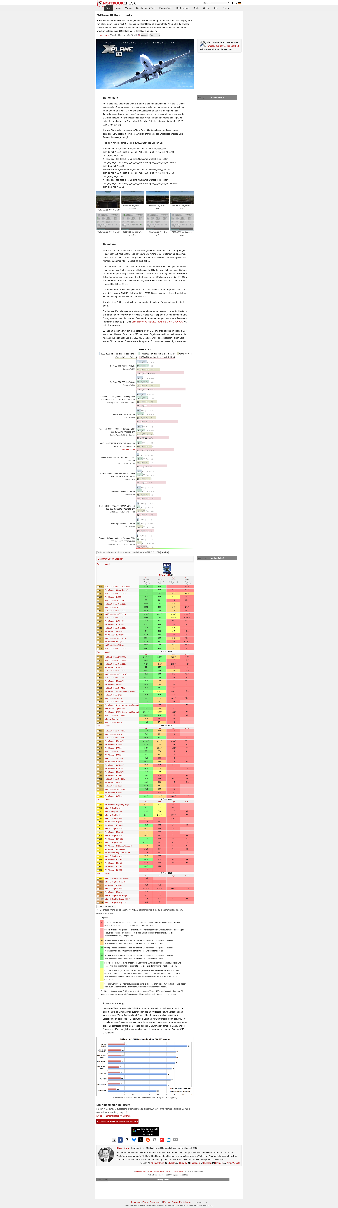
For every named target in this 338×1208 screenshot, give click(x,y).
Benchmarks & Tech (145, 8)
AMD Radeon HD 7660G (114, 825)
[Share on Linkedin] (168, 1139)
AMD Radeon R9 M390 (113, 631)
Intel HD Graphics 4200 (113, 856)
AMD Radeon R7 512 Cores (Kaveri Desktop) (122, 705)
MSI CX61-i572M (128, 449)
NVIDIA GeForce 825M (113, 734)
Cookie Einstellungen (182, 1202)
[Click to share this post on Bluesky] (133, 1139)
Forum (226, 8)
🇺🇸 (139, 34)
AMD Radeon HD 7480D (114, 839)
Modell (107, 564)
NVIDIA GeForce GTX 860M (115, 657)
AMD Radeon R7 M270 (113, 744)
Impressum (136, 1202)
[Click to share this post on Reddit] (147, 1139)
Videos (128, 8)
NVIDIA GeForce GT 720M (115, 789)
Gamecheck (155, 35)
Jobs (216, 8)
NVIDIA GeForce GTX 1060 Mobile (118, 586)
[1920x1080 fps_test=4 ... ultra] (182, 197)
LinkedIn (219, 1162)
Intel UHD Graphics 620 (114, 758)
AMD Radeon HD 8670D (114, 761)
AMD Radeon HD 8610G (114, 832)
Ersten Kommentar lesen (107, 1115)
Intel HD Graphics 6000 (113, 808)
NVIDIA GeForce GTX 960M (115, 638)
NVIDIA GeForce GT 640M (115, 751)
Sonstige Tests (177, 1171)
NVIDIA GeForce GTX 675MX (116, 660)
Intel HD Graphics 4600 (113, 815)
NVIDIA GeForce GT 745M (115, 701)
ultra (187, 577)
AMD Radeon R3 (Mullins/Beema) (117, 852)
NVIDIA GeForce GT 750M (115, 688)
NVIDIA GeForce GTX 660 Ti (116, 607)
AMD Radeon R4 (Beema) (115, 849)
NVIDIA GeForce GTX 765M (115, 670)
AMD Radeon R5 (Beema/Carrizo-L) (118, 846)
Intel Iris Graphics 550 (113, 719)
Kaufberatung (182, 8)
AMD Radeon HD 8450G (114, 859)
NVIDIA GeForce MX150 (114, 645)
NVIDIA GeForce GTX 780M (115, 610)
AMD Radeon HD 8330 (113, 870)
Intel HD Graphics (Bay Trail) (115, 902)
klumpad (207, 1162)
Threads (182, 1162)
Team (145, 1202)
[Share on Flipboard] (161, 1139)
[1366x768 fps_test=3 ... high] (157, 197)
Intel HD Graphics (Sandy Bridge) (117, 899)
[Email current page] (175, 1139)
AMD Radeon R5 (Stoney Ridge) (117, 804)
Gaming (144, 35)
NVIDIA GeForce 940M (113, 695)
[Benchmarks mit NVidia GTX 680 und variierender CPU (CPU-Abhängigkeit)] (145, 1066)
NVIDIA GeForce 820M (113, 785)
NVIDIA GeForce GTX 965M (115, 614)
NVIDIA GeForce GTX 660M (115, 677)
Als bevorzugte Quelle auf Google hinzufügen (147, 1131)
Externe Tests (165, 8)
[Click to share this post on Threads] (127, 1139)
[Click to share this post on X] (140, 1139)
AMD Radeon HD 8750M (114, 741)
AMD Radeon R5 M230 (113, 796)
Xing (228, 1162)
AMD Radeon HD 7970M (114, 634)
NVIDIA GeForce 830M (113, 722)
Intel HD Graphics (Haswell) (115, 881)
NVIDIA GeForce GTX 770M (115, 648)
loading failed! (204, 97)
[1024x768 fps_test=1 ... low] (108, 199)
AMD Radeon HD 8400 (113, 863)
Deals (196, 8)
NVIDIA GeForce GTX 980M (115, 593)
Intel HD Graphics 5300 (113, 835)
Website (236, 1162)
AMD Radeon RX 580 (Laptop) (116, 590)
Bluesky (171, 1162)
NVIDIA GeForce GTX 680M (115, 628)
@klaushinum (157, 1162)
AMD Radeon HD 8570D (114, 768)
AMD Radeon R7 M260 (113, 755)
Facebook (195, 1162)
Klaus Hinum (103, 34)
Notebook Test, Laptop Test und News (149, 1171)
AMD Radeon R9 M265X (114, 684)
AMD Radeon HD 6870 (113, 667)
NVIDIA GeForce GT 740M (115, 715)
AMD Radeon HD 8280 (113, 885)
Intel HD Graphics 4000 (113, 842)
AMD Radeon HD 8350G (114, 866)
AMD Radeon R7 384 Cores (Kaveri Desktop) (122, 712)
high (173, 577)
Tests (108, 8)
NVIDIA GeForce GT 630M (115, 779)
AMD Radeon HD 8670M (114, 772)
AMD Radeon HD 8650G (114, 775)
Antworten (126, 1115)
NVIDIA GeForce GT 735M (115, 730)
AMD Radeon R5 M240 (113, 792)
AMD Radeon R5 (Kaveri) (114, 821)
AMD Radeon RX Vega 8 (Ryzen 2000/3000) (121, 691)
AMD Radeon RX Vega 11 (115, 641)
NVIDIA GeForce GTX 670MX (116, 674)
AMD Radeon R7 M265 (113, 748)
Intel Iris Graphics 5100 (113, 811)
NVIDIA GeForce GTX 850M (115, 664)
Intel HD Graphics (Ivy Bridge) (116, 895)
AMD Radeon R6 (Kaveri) (114, 765)
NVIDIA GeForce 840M (113, 698)
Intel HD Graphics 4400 (113, 828)
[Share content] (114, 1140)
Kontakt (166, 1202)
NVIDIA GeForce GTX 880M (115, 604)
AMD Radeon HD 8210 (113, 892)
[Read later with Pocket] (154, 1139)
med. (159, 577)
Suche (206, 8)
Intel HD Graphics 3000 (113, 888)
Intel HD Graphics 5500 (113, 818)
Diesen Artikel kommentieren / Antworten (118, 1121)
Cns (98, 998)
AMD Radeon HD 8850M (114, 681)
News (118, 8)
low (146, 577)
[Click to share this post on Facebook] (120, 1139)
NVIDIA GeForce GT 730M (115, 737)
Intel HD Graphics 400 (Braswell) (117, 878)
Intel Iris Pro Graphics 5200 (115, 708)
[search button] (229, 3)
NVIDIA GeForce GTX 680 (115, 600)
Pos (98, 564)
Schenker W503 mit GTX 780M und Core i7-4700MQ (157, 321)
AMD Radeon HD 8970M (114, 624)
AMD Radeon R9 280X (113, 597)
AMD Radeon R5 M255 (113, 782)
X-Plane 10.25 (164, 575)
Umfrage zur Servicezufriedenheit (223, 45)
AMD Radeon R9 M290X (114, 621)
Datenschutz (156, 1202)
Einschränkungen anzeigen (110, 558)
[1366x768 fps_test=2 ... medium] (132, 197)
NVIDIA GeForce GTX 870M (115, 617)
